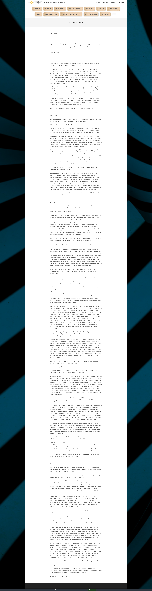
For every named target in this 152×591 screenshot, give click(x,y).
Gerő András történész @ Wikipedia (104, 2)
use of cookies (83, 590)
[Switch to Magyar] (31, 2)
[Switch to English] (38, 2)
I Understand (92, 590)
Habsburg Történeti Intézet (118, 2)
